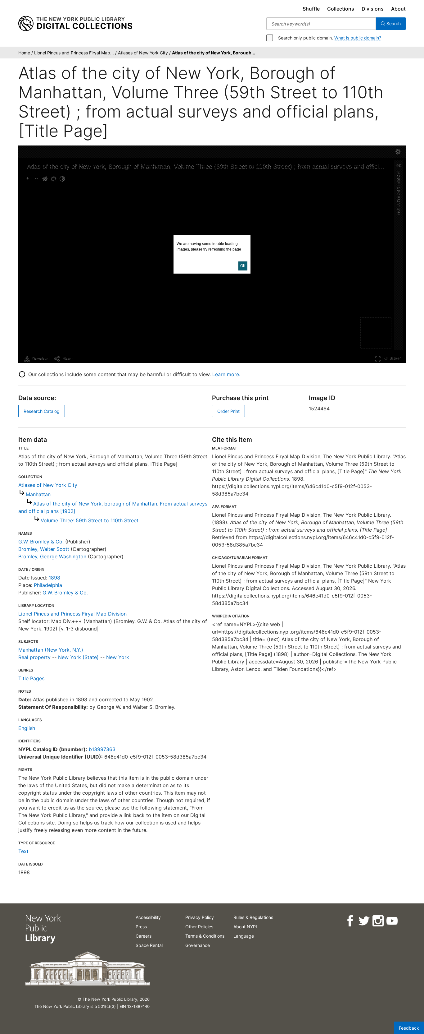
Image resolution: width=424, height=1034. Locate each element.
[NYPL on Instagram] (378, 921)
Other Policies (199, 926)
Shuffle (311, 9)
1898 (54, 578)
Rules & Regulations (253, 917)
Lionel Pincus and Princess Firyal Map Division (72, 614)
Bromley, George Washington (52, 556)
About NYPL (245, 926)
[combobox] (321, 23)
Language (243, 936)
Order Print (228, 411)
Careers (143, 936)
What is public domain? (357, 37)
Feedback (409, 1028)
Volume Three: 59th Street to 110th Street (89, 520)
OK (243, 266)
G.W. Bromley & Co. (41, 541)
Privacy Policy (199, 917)
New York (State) (78, 657)
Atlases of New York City (47, 485)
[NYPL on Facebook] (350, 921)
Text (23, 851)
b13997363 (102, 749)
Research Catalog (42, 411)
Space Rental (149, 945)
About (398, 9)
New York (117, 657)
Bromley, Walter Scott (43, 549)
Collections (340, 9)
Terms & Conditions (204, 936)
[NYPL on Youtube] (392, 921)
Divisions (373, 9)
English (26, 728)
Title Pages (31, 678)
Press (141, 926)
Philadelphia (48, 585)
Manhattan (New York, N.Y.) (50, 650)
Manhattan (38, 494)
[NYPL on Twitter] (364, 921)
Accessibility (148, 917)
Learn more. (226, 374)
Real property (34, 657)
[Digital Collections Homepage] (75, 23)
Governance (197, 945)
